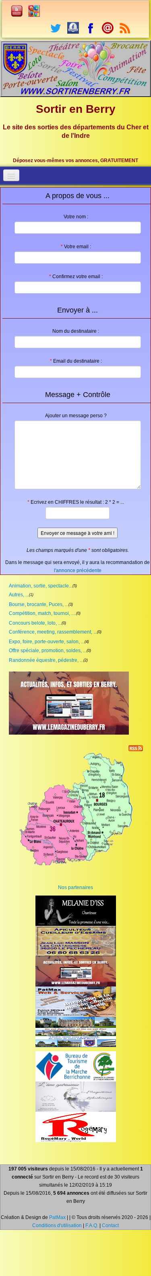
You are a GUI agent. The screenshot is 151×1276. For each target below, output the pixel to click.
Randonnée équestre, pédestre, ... (46, 660)
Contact (110, 1225)
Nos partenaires (75, 887)
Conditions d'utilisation (57, 1225)
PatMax (57, 1217)
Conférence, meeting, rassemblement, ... (53, 632)
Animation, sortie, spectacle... (40, 586)
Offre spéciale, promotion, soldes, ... (48, 650)
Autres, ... (19, 595)
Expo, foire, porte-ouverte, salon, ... (47, 641)
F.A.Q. (91, 1225)
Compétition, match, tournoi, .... (42, 613)
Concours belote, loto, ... (35, 623)
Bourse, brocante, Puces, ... (38, 604)
